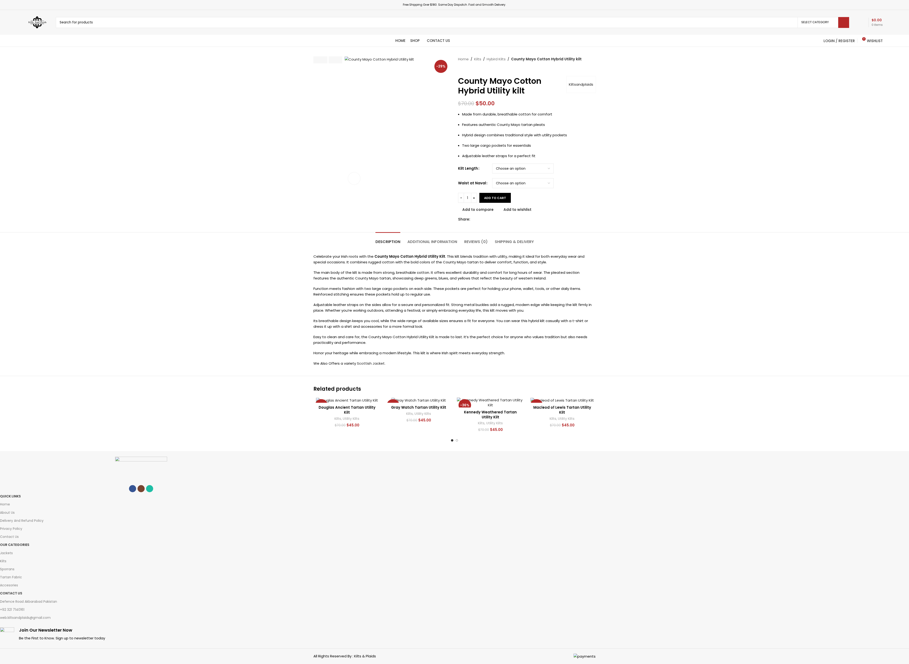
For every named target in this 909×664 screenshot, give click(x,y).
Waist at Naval (472, 183)
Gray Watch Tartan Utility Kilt (418, 407)
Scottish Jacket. (371, 363)
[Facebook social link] (473, 219)
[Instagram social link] (141, 488)
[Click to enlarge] (354, 178)
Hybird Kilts (496, 59)
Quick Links (10, 496)
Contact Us (9, 536)
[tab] (387, 239)
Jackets (6, 553)
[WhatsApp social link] (149, 488)
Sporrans (7, 569)
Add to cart (495, 198)
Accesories (9, 585)
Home (463, 59)
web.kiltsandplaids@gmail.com (25, 617)
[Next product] (470, 69)
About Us (7, 512)
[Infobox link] (141, 635)
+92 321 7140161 (12, 609)
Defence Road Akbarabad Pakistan (28, 601)
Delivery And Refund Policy (22, 520)
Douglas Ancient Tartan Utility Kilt (347, 410)
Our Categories (14, 544)
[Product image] (346, 400)
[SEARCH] (843, 22)
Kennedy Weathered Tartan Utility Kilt (490, 415)
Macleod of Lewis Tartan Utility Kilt (562, 410)
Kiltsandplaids (581, 84)
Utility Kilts (351, 418)
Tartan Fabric (11, 577)
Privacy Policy (11, 528)
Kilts (477, 59)
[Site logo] (37, 22)
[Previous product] (460, 69)
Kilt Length (468, 168)
